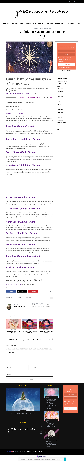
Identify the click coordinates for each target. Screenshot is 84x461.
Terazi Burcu (60, 112)
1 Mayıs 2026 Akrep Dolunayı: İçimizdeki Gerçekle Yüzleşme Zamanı (51, 443)
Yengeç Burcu (61, 117)
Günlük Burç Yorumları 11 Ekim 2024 (46, 331)
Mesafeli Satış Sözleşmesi (32, 451)
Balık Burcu (60, 94)
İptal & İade (40, 451)
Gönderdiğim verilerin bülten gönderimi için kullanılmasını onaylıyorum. (65, 59)
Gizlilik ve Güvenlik (22, 451)
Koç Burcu (60, 104)
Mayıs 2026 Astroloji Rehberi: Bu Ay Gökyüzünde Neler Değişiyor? (51, 424)
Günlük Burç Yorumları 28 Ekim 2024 (30, 331)
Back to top (73, 451)
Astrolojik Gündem (62, 76)
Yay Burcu (60, 114)
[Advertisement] (29, 185)
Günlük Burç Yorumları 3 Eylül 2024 (42, 305)
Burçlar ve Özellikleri (62, 81)
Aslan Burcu (60, 91)
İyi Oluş (58, 124)
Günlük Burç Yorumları (38, 28)
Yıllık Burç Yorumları (62, 83)
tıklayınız (61, 459)
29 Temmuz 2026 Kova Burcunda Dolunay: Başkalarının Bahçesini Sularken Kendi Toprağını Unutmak (51, 403)
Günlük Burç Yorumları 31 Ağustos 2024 (40, 339)
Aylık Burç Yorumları (62, 78)
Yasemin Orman (43, 38)
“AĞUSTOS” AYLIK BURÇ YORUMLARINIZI (17, 94)
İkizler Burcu (60, 101)
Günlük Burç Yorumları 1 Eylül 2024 (13, 331)
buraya (50, 97)
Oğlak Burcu (60, 109)
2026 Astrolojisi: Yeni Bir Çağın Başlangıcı (23, 413)
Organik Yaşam (60, 127)
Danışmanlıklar (60, 120)
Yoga (58, 129)
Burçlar (58, 86)
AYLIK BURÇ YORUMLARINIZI (14, 284)
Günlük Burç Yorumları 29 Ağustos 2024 (19, 339)
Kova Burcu (60, 107)
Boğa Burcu (60, 99)
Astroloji (58, 73)
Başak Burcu (60, 96)
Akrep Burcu (60, 88)
